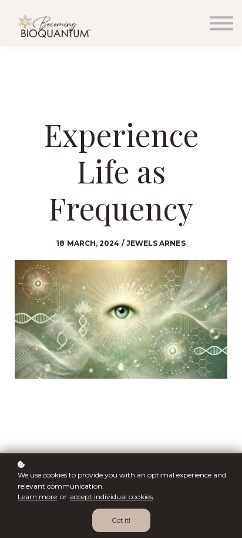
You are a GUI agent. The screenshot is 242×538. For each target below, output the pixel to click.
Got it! (121, 520)
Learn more (37, 496)
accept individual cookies (111, 496)
